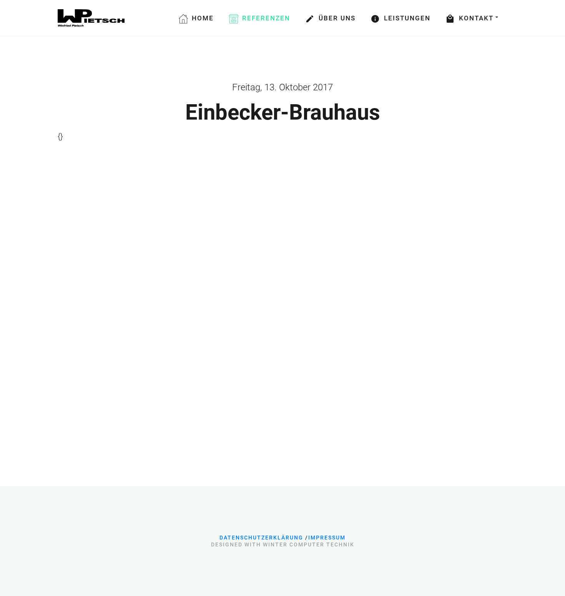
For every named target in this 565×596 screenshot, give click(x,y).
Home (203, 18)
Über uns (337, 18)
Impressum (327, 537)
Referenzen (266, 18)
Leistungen (407, 18)
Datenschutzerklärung (261, 537)
